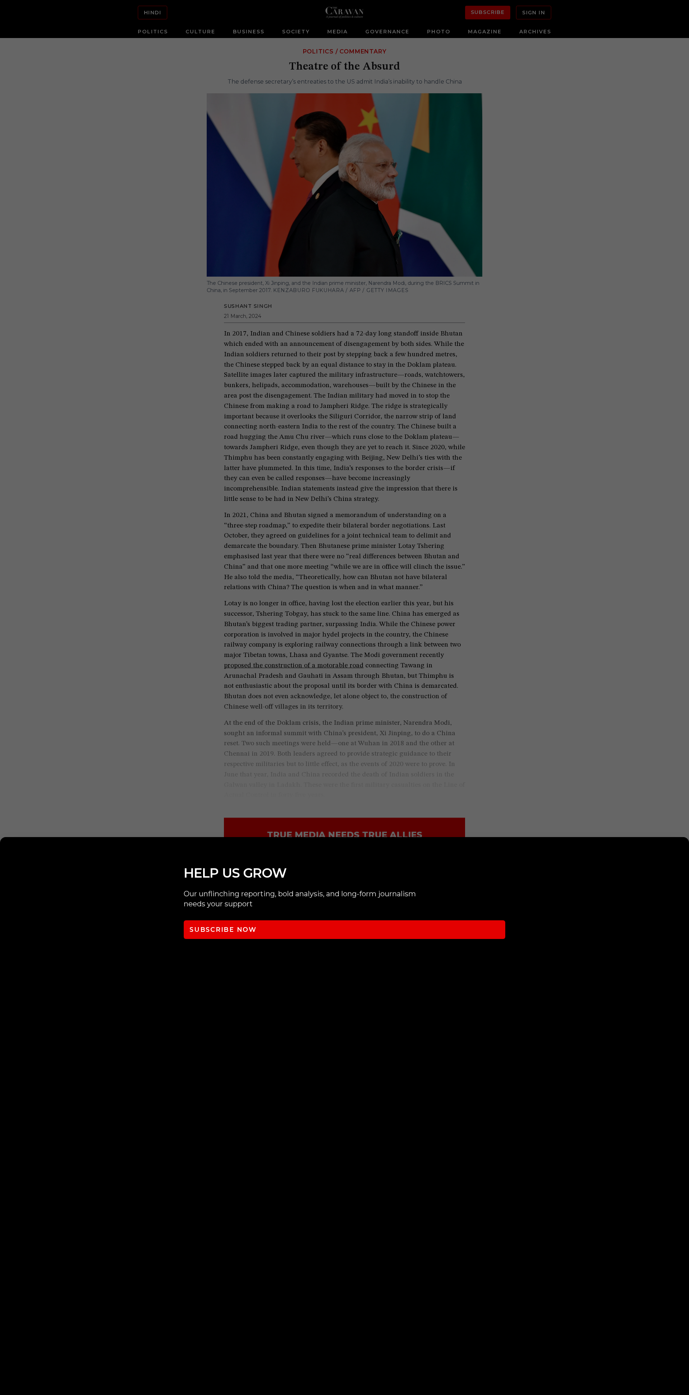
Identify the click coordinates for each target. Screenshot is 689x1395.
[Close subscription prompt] (681, 852)
